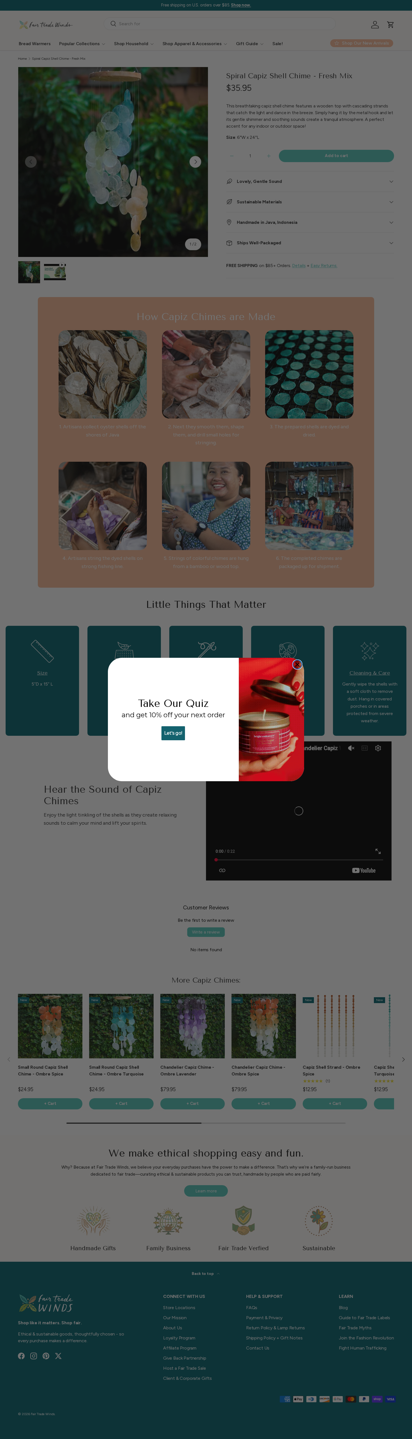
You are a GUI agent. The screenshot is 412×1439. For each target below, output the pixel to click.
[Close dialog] (297, 664)
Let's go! (173, 733)
